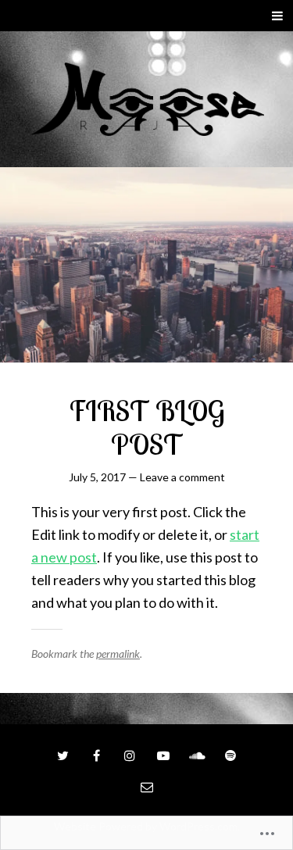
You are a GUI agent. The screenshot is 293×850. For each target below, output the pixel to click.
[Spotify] (230, 755)
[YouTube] (163, 755)
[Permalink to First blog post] (146, 264)
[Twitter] (62, 755)
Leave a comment (182, 477)
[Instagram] (129, 755)
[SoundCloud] (197, 755)
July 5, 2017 (97, 477)
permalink (118, 653)
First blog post (147, 427)
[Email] (147, 786)
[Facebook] (96, 755)
